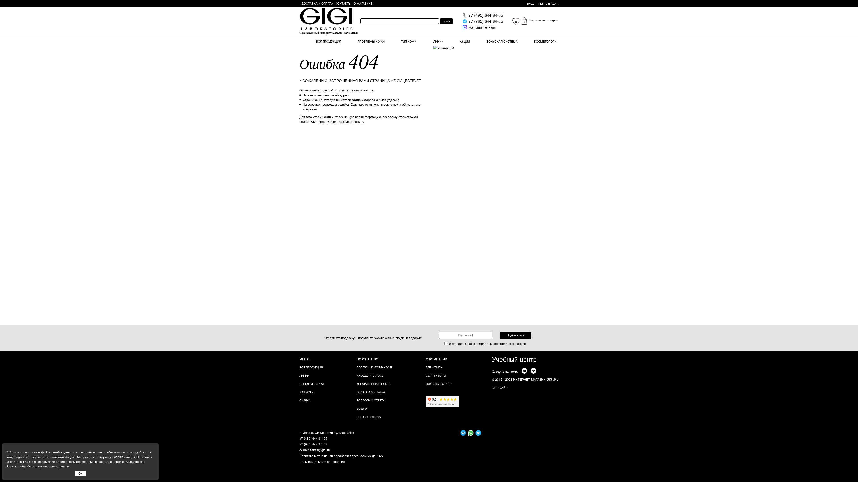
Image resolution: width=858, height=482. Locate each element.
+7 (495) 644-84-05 (313, 438)
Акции (465, 41)
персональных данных (509, 343)
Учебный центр (514, 359)
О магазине (363, 3)
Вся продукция (328, 41)
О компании (436, 359)
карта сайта (500, 387)
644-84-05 (485, 15)
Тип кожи (408, 41)
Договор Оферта (369, 417)
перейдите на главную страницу (340, 121)
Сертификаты (436, 375)
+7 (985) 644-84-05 (313, 444)
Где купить (434, 367)
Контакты (343, 3)
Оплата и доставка (371, 392)
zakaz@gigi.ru (320, 450)
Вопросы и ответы (371, 400)
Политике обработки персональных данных (37, 466)
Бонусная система (502, 41)
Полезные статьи (439, 384)
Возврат (362, 408)
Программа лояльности (375, 367)
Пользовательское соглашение (322, 461)
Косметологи (545, 41)
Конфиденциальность (374, 384)
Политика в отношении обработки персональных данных (341, 455)
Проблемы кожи (371, 41)
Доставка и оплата (317, 3)
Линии (438, 41)
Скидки (304, 400)
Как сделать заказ (370, 375)
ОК (80, 473)
